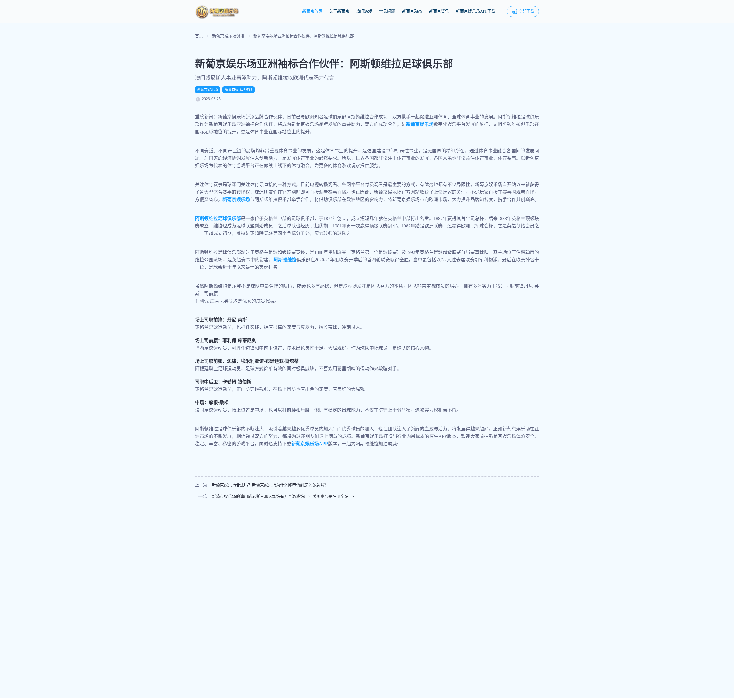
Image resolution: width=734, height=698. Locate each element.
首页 (199, 36)
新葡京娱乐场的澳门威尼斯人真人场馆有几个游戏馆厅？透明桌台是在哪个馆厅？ (284, 496)
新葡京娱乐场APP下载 (475, 11)
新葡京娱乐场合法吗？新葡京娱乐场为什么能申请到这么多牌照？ (270, 485)
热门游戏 (364, 11)
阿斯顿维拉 (284, 259)
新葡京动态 (412, 11)
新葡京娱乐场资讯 (228, 36)
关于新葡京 (339, 11)
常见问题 (387, 11)
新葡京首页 (312, 11)
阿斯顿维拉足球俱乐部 (218, 218)
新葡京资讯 (439, 11)
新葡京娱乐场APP (309, 443)
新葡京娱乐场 (207, 90)
